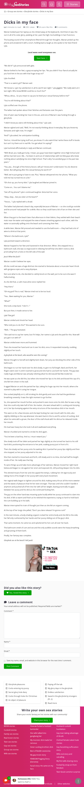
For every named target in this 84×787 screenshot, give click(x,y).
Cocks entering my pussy (18, 688)
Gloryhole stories (31, 11)
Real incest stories (11, 738)
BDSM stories (9, 726)
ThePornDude (46, 784)
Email (7, 651)
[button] (23, 780)
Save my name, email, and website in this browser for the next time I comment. (39, 660)
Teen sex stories (10, 742)
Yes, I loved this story (18, 593)
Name (7, 642)
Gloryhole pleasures (16, 684)
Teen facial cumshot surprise (68, 772)
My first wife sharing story (67, 761)
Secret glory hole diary (17, 692)
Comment (9, 611)
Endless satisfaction (56, 692)
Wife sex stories (10, 753)
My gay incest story (38, 755)
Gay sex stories (10, 746)
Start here (41, 58)
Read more (52, 703)
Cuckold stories (10, 730)
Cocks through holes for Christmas (22, 696)
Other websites (63, 784)
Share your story (41, 720)
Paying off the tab (55, 684)
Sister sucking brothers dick (41, 747)
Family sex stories (11, 734)
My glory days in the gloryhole (60, 688)
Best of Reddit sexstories (40, 751)
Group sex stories (15, 11)
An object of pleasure (17, 700)
